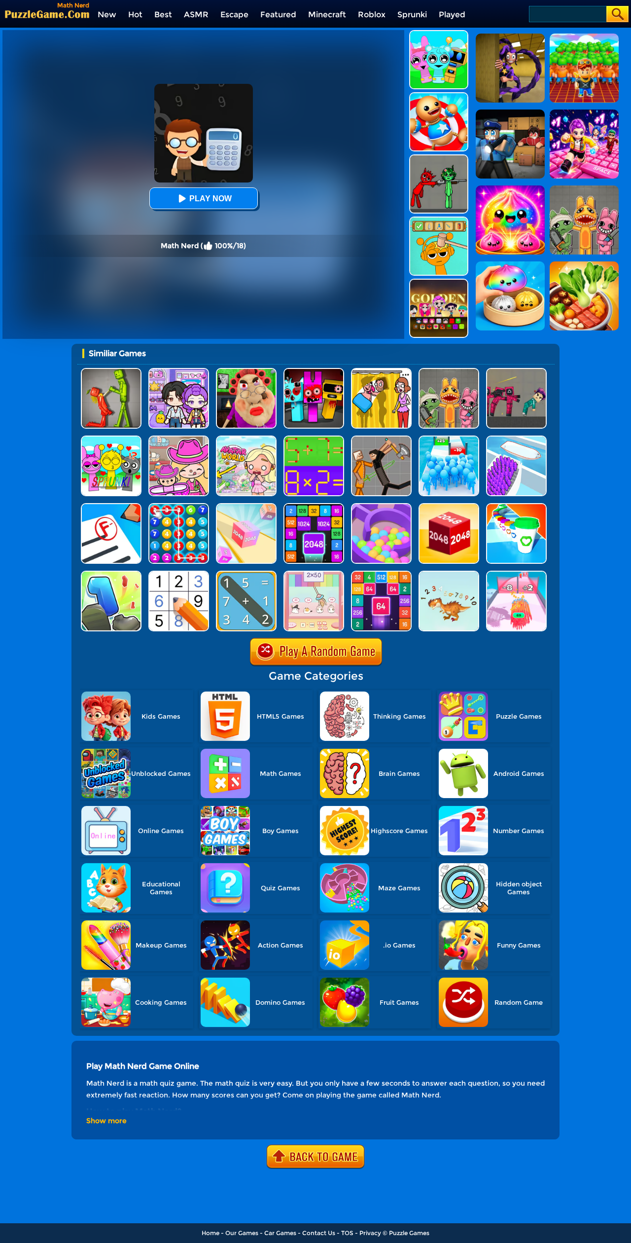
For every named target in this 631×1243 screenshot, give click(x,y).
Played (452, 14)
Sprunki (412, 14)
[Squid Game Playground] (516, 371)
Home (210, 1233)
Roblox (372, 14)
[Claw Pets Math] (313, 574)
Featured (278, 14)
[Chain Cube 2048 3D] (449, 507)
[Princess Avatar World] (246, 439)
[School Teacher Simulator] (111, 507)
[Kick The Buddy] (438, 96)
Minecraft (327, 14)
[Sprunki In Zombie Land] (313, 371)
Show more (106, 1120)
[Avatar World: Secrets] (178, 371)
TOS (347, 1233)
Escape (234, 14)
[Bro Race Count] (449, 439)
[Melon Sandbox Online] (111, 371)
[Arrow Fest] (516, 574)
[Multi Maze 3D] (381, 507)
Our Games (241, 1233)
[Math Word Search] (246, 574)
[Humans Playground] (381, 439)
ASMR (196, 14)
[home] (47, 14)
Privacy (370, 1233)
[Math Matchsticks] (313, 439)
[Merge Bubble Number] (178, 507)
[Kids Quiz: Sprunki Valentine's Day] (111, 439)
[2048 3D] (246, 507)
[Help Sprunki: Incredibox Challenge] (438, 220)
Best (163, 14)
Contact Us (318, 1233)
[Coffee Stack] (516, 507)
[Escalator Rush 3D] (516, 439)
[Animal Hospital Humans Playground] (449, 371)
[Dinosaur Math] (449, 574)
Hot (135, 14)
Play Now (210, 198)
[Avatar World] (178, 439)
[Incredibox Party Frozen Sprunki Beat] (438, 33)
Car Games (280, 1233)
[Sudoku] (178, 574)
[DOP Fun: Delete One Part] (381, 371)
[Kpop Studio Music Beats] (438, 282)
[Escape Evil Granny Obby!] (246, 371)
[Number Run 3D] (111, 574)
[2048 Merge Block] (381, 574)
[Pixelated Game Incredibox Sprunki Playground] (438, 158)
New (107, 14)
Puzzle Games (409, 1233)
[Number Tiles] (313, 507)
